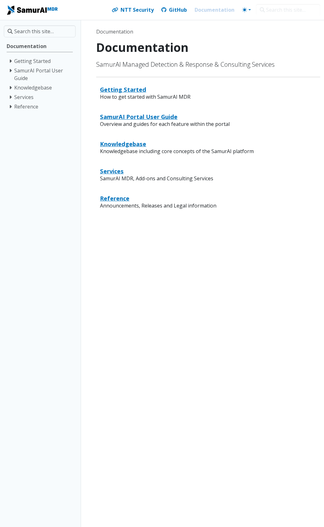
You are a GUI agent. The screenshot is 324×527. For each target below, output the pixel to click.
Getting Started (123, 89)
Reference (114, 198)
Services (112, 171)
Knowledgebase (123, 144)
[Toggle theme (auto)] (246, 9)
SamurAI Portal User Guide (139, 117)
